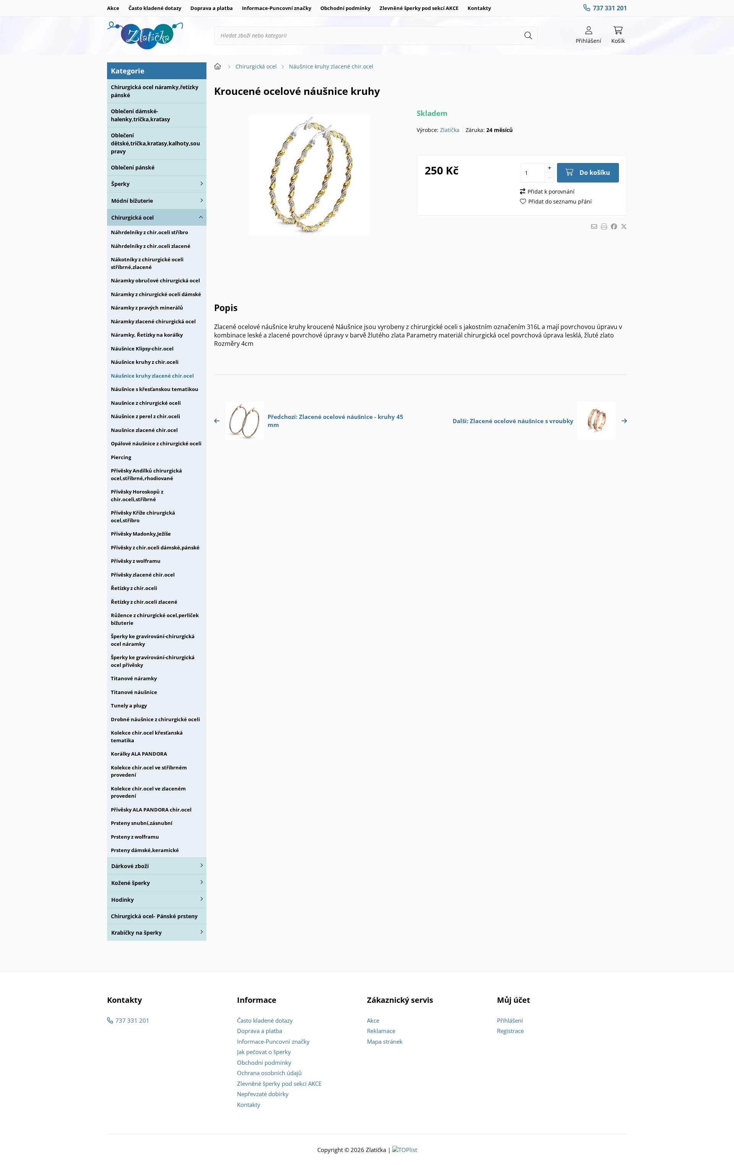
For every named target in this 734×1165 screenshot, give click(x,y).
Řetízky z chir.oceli (134, 588)
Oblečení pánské (132, 167)
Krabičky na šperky (136, 932)
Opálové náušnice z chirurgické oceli (156, 443)
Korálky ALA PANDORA (139, 753)
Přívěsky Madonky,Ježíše (141, 533)
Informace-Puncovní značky (276, 8)
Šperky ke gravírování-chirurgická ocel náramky (153, 640)
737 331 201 (610, 8)
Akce (113, 8)
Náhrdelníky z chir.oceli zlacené (150, 246)
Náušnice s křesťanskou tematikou (154, 389)
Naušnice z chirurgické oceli (146, 402)
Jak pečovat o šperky (264, 1052)
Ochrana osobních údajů (269, 1073)
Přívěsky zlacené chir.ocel (143, 574)
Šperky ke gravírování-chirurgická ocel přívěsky (153, 661)
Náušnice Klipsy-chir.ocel (142, 348)
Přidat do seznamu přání (560, 201)
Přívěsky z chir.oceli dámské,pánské (155, 547)
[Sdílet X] (624, 226)
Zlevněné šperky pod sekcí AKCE (419, 8)
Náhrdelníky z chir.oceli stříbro (149, 232)
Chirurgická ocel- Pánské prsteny (154, 916)
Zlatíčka (450, 130)
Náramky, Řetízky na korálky (147, 334)
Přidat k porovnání (551, 191)
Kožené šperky (130, 882)
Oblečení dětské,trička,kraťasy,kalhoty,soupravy (155, 143)
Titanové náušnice (134, 692)
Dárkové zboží (130, 866)
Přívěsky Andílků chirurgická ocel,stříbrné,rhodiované (146, 474)
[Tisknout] (604, 226)
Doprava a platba (211, 8)
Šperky (120, 183)
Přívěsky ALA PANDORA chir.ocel (151, 809)
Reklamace (381, 1031)
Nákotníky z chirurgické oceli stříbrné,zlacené (147, 263)
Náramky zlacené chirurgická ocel (153, 321)
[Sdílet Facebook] (614, 226)
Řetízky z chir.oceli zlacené (144, 601)
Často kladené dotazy (154, 8)
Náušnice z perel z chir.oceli (145, 416)
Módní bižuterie (132, 200)
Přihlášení (510, 1020)
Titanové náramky (134, 678)
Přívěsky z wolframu (136, 560)
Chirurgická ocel (132, 217)
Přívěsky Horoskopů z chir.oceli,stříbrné (137, 495)
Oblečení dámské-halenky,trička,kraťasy (140, 115)
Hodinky (122, 899)
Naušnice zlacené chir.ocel (144, 430)
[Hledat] (528, 35)
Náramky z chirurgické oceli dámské (156, 294)
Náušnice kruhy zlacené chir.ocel (152, 375)
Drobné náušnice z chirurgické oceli (155, 719)
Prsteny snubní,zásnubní (141, 823)
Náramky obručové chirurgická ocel (155, 280)
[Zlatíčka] (145, 35)
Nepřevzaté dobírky (263, 1094)
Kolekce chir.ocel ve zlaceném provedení (148, 792)
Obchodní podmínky (345, 8)
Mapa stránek (385, 1041)
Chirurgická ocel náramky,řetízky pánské (154, 91)
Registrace (510, 1031)
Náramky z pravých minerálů (147, 307)
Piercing (121, 457)
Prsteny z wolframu (135, 836)
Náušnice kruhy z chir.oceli (145, 361)
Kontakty (479, 8)
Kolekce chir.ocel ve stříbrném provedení (149, 771)
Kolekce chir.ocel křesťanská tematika (147, 736)
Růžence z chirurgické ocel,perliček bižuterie (155, 619)
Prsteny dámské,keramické (145, 850)
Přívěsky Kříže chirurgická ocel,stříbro (143, 516)
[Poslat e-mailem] (594, 226)
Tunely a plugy (129, 705)
